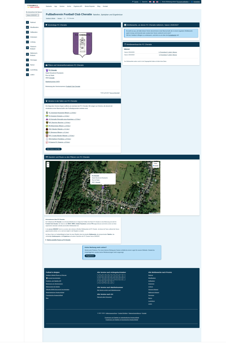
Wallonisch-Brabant (153, 292)
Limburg (150, 286)
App (55, 6)
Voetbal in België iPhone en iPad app (56, 275)
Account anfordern (183, 1)
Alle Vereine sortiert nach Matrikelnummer (109, 290)
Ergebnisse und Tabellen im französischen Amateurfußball (122, 319)
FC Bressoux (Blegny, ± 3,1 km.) (59, 132)
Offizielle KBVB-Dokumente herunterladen (57, 289)
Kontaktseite (172, 35)
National (150, 275)
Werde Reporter (90, 6)
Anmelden (197, 1)
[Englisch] (157, 1)
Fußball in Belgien (53, 272)
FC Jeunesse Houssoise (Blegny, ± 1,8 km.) (62, 113)
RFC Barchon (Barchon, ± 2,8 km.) (59, 122)
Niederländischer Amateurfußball (55, 292)
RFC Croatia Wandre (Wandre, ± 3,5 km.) (61, 135)
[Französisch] (154, 1)
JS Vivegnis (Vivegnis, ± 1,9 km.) (59, 116)
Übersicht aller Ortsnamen (104, 297)
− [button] (48, 166)
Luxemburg (151, 301)
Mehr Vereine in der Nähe (53, 149)
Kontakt (105, 6)
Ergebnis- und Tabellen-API (53, 281)
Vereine (62, 6)
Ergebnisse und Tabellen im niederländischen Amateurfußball (122, 317)
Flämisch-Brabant (153, 289)
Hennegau (151, 295)
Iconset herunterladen (54, 278)
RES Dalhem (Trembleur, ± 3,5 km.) (60, 139)
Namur (150, 298)
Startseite (49, 6)
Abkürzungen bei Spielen (53, 286)
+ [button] (48, 163)
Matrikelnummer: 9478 (53, 81)
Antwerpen (151, 283)
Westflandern (152, 278)
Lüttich (150, 304)
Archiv (69, 6)
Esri (159, 213)
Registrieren (90, 256)
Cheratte (51, 78)
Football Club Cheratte (73, 86)
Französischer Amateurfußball (54, 295)
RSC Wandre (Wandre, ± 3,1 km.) (59, 129)
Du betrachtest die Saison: (34, 12)
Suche (136, 1)
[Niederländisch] (150, 1)
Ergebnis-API (78, 6)
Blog (98, 6)
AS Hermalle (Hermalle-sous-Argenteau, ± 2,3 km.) (64, 119)
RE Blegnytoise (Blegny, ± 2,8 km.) (59, 126)
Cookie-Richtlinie (123, 313)
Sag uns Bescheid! (115, 93)
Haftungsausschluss (111, 313)
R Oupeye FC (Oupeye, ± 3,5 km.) (59, 142)
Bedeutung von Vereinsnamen (54, 283)
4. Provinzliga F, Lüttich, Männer (168, 55)
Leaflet (150, 213)
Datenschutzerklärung (135, 313)
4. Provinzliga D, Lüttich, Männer (168, 52)
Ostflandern (151, 281)
